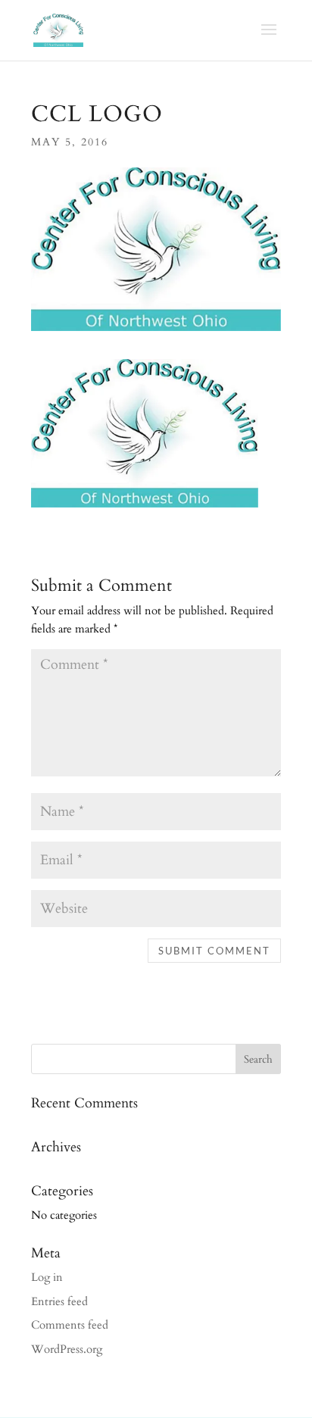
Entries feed (59, 1301)
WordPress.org (66, 1349)
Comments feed (69, 1324)
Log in (47, 1277)
